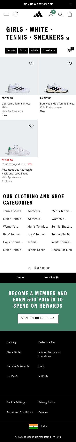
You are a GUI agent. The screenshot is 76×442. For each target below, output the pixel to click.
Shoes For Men (62, 250)
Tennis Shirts (61, 234)
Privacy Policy (46, 402)
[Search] (60, 14)
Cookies (43, 412)
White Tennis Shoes (60, 243)
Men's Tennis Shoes (12, 219)
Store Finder (14, 352)
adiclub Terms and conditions (49, 354)
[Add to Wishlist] (31, 64)
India (44, 426)
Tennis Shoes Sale (61, 227)
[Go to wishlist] (15, 14)
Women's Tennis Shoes (12, 227)
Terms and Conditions (20, 412)
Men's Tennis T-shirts (36, 227)
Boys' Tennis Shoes (11, 243)
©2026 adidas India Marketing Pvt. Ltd (38, 437)
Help (41, 366)
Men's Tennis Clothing (12, 250)
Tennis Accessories (35, 243)
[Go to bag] (69, 14)
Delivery (11, 342)
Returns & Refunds (18, 366)
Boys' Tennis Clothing (36, 235)
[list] (32, 50)
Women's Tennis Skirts (36, 219)
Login (20, 277)
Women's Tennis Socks (61, 219)
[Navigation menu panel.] (6, 14)
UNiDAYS (12, 376)
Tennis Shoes (12, 211)
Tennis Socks (36, 250)
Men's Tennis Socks (61, 212)
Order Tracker (46, 342)
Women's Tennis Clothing (33, 212)
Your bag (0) (52, 277)
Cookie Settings (16, 402)
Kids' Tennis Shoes (11, 235)
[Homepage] (38, 15)
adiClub (43, 376)
